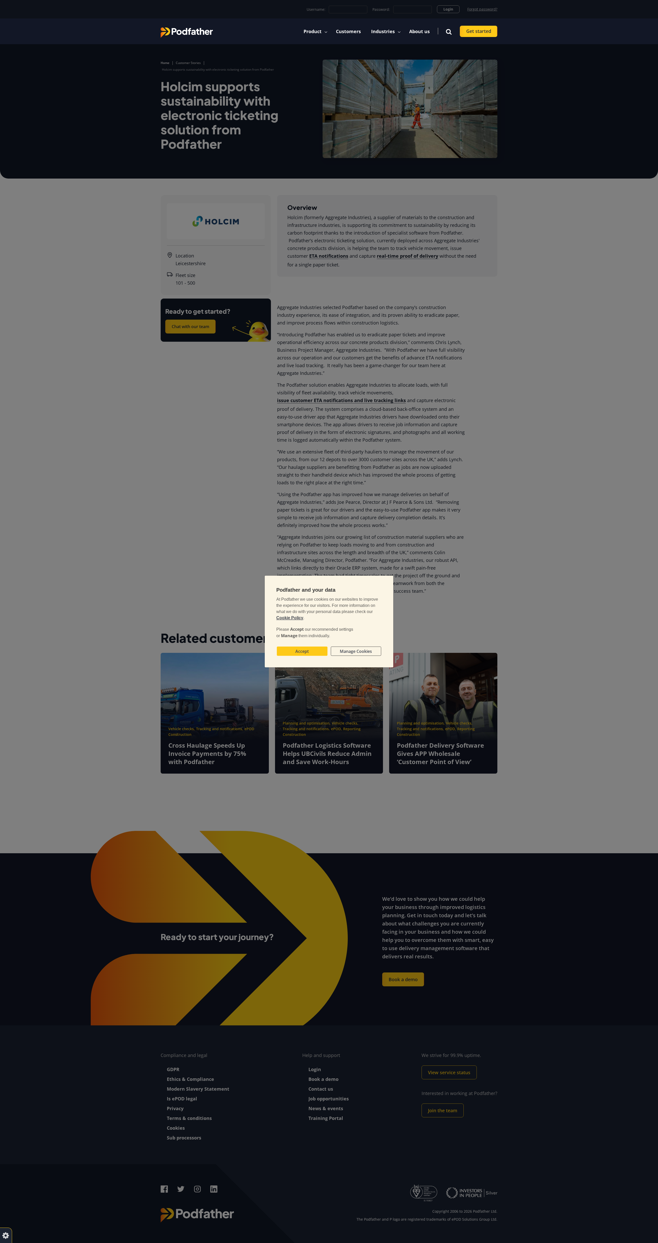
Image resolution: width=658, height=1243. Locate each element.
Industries (383, 31)
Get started (478, 31)
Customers (348, 31)
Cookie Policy (289, 618)
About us (419, 31)
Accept (302, 651)
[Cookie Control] (6, 1235)
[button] (448, 31)
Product (313, 31)
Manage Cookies (356, 651)
